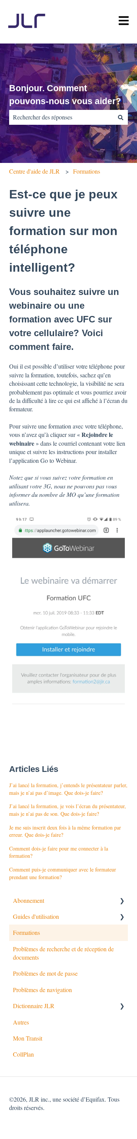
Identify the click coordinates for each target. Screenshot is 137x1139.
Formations (86, 171)
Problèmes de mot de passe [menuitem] (45, 973)
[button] (122, 901)
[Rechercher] (120, 117)
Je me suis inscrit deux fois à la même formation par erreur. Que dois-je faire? (65, 831)
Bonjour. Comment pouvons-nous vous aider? (65, 94)
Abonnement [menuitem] (28, 900)
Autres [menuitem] (21, 1022)
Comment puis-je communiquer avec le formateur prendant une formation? (62, 873)
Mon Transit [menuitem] (27, 1038)
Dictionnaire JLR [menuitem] (33, 1006)
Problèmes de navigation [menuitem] (42, 990)
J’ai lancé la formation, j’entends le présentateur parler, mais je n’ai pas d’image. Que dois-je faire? (68, 788)
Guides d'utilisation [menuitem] (36, 916)
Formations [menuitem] (26, 932)
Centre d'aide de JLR (34, 171)
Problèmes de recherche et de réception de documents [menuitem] (63, 953)
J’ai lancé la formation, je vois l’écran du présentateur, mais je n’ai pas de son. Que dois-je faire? (67, 809)
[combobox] (61, 117)
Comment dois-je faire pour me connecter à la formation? (58, 852)
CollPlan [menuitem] (23, 1054)
